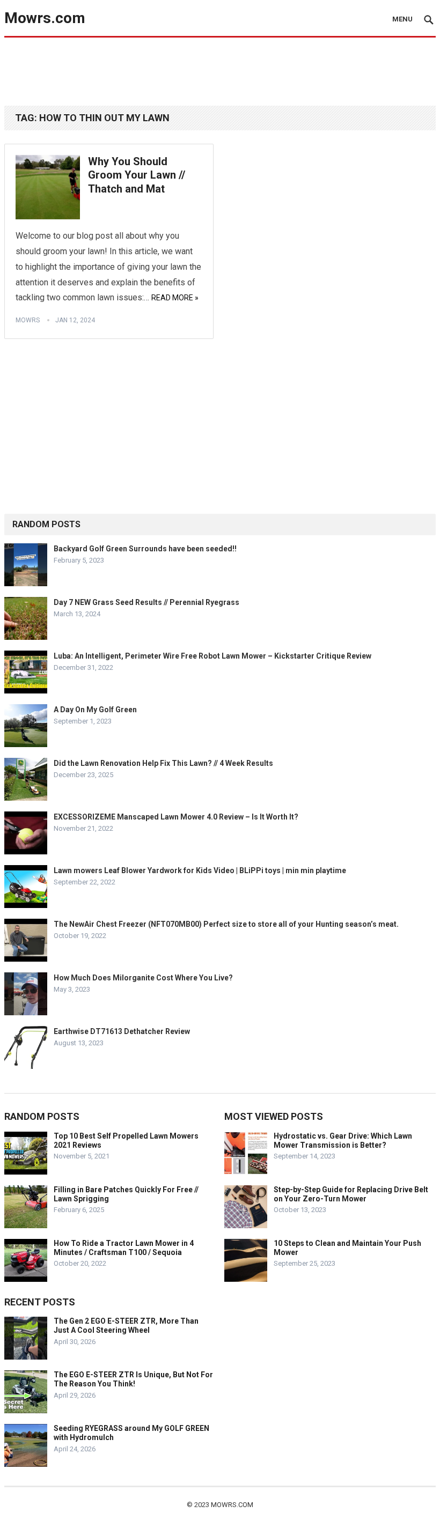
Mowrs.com (44, 18)
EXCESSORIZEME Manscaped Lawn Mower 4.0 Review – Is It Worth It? (176, 817)
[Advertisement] (220, 71)
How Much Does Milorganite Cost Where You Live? (143, 977)
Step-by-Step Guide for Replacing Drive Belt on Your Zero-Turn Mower (351, 1194)
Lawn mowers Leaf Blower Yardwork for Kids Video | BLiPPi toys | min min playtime (200, 870)
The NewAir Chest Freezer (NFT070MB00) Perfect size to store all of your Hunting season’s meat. (226, 924)
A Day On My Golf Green (95, 709)
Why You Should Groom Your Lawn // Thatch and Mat (136, 175)
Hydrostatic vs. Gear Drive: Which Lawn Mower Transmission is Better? (343, 1140)
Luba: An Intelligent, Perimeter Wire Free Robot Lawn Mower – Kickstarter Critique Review (212, 656)
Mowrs (28, 320)
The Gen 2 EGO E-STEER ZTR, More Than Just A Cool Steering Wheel (126, 1325)
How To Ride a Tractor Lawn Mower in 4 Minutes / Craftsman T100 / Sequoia (124, 1248)
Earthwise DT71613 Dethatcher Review (122, 1031)
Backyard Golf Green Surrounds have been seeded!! (145, 548)
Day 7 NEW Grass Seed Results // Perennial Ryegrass (146, 602)
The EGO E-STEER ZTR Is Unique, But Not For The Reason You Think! (133, 1379)
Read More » (175, 297)
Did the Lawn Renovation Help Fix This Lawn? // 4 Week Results (163, 763)
